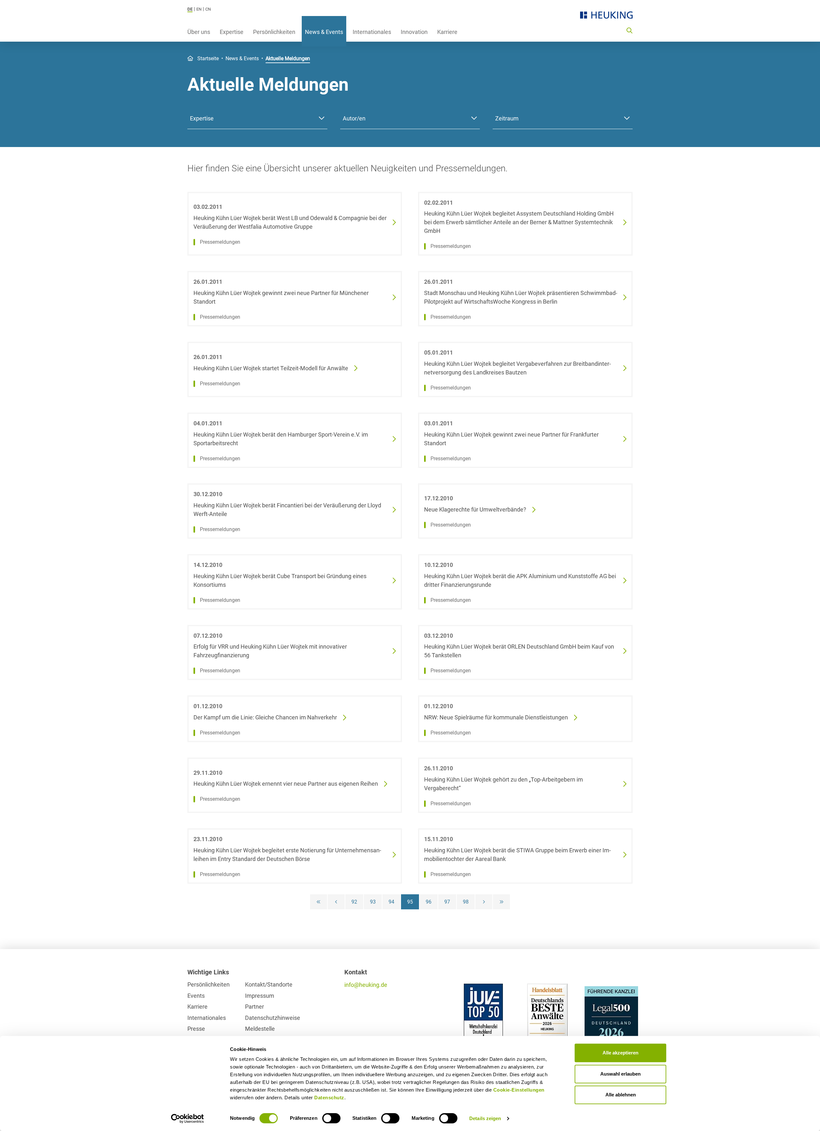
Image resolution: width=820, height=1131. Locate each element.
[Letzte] (501, 901)
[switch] (331, 1118)
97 (447, 902)
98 (466, 902)
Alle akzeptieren (620, 1052)
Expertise (231, 32)
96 (428, 902)
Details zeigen (485, 1118)
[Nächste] (483, 901)
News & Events (324, 32)
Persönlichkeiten (274, 32)
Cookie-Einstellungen (519, 1090)
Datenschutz (329, 1097)
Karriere (447, 32)
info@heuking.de (365, 984)
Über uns (198, 32)
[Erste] (318, 901)
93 (373, 902)
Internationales (372, 32)
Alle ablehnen (620, 1094)
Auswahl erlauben (620, 1074)
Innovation (414, 32)
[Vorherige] (336, 901)
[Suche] (629, 30)
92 (354, 902)
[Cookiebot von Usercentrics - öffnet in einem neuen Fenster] (188, 1118)
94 (391, 902)
